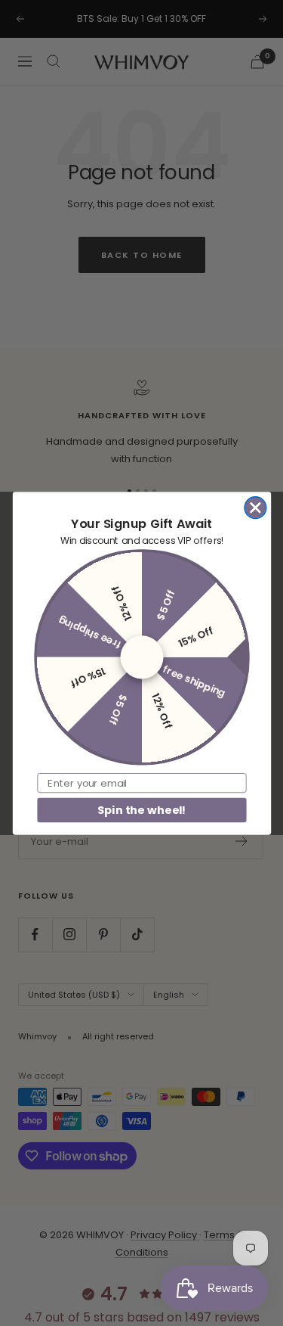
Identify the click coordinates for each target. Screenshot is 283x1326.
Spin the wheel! (141, 809)
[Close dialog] (255, 507)
